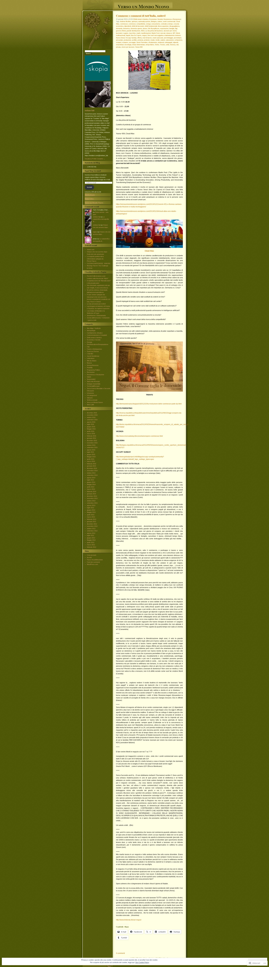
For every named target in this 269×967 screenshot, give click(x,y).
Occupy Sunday (131, 38)
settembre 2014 (92, 475)
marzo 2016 (91, 433)
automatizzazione (144, 21)
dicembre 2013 (92, 496)
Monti (178, 33)
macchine (132, 33)
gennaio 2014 (91, 494)
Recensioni (90, 372)
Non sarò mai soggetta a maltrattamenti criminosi (164, 35)
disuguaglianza (174, 26)
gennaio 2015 (91, 466)
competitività (140, 24)
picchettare (177, 38)
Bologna (153, 21)
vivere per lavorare (127, 47)
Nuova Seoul (120, 38)
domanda (119, 28)
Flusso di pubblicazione (95, 560)
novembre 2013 (92, 498)
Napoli (128, 35)
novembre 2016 (92, 415)
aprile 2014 (90, 487)
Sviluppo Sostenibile (93, 384)
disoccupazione (163, 26)
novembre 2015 (92, 443)
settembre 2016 (92, 419)
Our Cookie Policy (142, 962)
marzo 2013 (91, 517)
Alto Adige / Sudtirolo (94, 328)
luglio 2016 (90, 424)
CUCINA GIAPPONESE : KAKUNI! (98, 263)
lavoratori (119, 33)
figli (176, 28)
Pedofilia (89, 367)
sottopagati (168, 42)
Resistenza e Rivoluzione (172, 19)
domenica (126, 28)
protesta (140, 40)
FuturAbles (89, 198)
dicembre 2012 (92, 524)
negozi (144, 35)
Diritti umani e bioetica (141, 19)
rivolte (158, 40)
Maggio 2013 (91, 512)
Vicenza (172, 44)
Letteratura (90, 358)
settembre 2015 (92, 447)
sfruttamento (152, 42)
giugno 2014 (91, 482)
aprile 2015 (90, 459)
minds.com (90, 249)
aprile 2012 (90, 542)
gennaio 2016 (91, 438)
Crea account (91, 555)
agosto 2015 (91, 450)
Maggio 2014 (91, 484)
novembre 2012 (92, 526)
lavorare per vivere (170, 31)
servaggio (132, 42)
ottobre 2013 (91, 501)
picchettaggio (168, 38)
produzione (127, 40)
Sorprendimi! (91, 379)
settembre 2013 (92, 503)
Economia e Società (156, 19)
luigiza (95, 232)
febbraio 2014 (91, 491)
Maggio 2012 (91, 540)
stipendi (175, 42)
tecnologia (128, 44)
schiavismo (178, 40)
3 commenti (120, 953)
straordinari (120, 44)
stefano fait (89, 110)
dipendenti (127, 26)
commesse (124, 24)
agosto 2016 (91, 422)
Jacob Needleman (93, 356)
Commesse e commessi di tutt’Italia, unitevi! (141, 16)
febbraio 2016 (91, 436)
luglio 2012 (90, 535)
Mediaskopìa (90, 194)
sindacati (161, 42)
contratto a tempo (167, 24)
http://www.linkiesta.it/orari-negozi (128, 920)
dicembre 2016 (92, 413)
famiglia (171, 28)
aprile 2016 (90, 431)
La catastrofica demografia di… (101, 219)
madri (138, 33)
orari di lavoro (147, 38)
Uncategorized (92, 395)
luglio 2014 (90, 480)
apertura (134, 21)
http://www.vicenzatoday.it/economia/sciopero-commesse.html (139, 436)
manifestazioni (146, 33)
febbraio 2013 (91, 519)
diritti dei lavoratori (138, 26)
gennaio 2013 (91, 521)
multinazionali (120, 35)
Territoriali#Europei (93, 386)
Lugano (125, 33)
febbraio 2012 (91, 547)
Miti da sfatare (91, 361)
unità (167, 44)
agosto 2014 (91, 477)
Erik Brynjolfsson (153, 28)
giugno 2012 (91, 538)
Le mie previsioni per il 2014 (96, 304)
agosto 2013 (91, 505)
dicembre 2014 (92, 468)
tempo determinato (138, 44)
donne (145, 28)
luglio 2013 (90, 507)
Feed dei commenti (93, 562)
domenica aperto (136, 28)
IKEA (142, 31)
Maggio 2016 (91, 429)
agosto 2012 (91, 533)
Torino (157, 44)
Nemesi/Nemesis (92, 365)
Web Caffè (90, 404)
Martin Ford (155, 33)
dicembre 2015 (92, 440)
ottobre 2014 (91, 473)
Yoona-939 (138, 47)
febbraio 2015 (91, 464)
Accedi (89, 557)
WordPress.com (92, 564)
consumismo (155, 24)
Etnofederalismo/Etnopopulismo (97, 344)
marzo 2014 (91, 489)
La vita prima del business (154, 31)
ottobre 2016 (91, 417)
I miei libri (90, 354)
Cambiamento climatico (95, 333)
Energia (89, 342)
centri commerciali (169, 21)
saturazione (170, 40)
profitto (134, 40)
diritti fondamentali (151, 26)
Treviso (162, 44)
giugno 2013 (91, 510)
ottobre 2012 (91, 528)
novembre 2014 (92, 470)
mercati (162, 33)
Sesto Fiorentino (142, 42)
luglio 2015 (90, 452)
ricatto (152, 40)
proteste (147, 40)
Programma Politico (93, 370)
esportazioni (164, 28)
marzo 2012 (91, 545)
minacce (169, 33)
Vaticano (90, 398)
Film (88, 347)
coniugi (148, 24)
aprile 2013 (90, 514)
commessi (132, 24)
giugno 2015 (91, 454)
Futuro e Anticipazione (94, 349)
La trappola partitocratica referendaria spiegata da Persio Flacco (95, 259)
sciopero (125, 42)
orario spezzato (158, 38)
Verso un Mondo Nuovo (143, 6)
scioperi (118, 42)
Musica (89, 363)
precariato (119, 40)
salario (162, 40)
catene (159, 21)
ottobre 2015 (91, 445)
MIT (174, 33)
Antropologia (91, 330)
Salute (89, 377)
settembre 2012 (92, 531)
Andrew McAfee (125, 21)
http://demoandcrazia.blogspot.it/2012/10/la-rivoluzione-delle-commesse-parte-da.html (149, 404)
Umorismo (90, 393)
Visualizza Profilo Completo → (95, 159)
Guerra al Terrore (93, 351)
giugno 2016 (91, 427)
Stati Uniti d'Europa (93, 381)
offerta (139, 38)
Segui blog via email (93, 170)
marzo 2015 (91, 461)
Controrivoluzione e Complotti (97, 335)
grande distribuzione (133, 31)
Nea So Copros (136, 35)
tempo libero (150, 44)
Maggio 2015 (91, 457)
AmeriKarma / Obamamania (96, 315)
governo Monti (121, 31)
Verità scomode (92, 400)
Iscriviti (89, 187)
